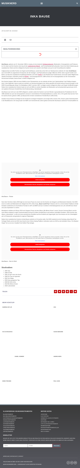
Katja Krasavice (7, 331)
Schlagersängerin (48, 64)
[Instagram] (71, 462)
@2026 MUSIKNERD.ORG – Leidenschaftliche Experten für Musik (22, 464)
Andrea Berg (57, 356)
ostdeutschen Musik (34, 66)
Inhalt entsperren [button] (40, 179)
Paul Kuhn (57, 381)
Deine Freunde (6, 381)
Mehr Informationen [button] (40, 176)
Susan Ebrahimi (58, 331)
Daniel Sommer (19, 356)
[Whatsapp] (68, 462)
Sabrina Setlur (7, 307)
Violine (40, 74)
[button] (41, 3)
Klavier (27, 76)
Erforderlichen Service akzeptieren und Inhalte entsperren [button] (40, 184)
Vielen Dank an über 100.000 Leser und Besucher (17, 461)
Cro (55, 307)
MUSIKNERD (9, 3)
